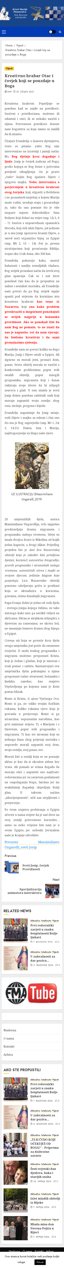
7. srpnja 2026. (41, 1207)
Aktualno (35, 920)
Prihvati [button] (40, 1262)
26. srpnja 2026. (42, 1181)
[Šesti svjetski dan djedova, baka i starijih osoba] (16, 1173)
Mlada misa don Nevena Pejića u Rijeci (42, 1228)
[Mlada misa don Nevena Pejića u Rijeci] (16, 1228)
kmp (9, 92)
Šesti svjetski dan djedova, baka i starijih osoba (43, 1173)
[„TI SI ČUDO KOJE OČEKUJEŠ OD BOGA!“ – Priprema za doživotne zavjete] (16, 1145)
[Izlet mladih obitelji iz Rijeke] (16, 1200)
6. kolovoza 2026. (43, 965)
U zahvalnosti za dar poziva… (42, 958)
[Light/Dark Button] (52, 32)
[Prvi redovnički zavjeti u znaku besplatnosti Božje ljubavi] (16, 930)
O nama (9, 1038)
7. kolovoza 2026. (43, 942)
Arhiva (8, 1055)
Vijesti (9, 68)
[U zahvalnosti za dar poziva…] (16, 958)
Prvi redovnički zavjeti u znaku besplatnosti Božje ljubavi (43, 931)
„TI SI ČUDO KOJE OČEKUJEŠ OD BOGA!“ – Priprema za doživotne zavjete (44, 1148)
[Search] (60, 31)
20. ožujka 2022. (25, 92)
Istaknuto (46, 920)
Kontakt (9, 1046)
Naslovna (10, 1030)
